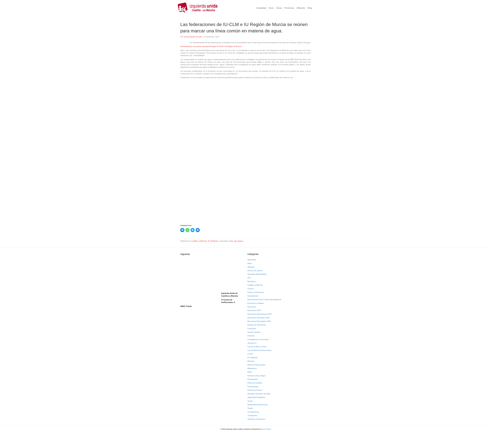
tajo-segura (238, 241)
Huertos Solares (253, 332)
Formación (251, 329)
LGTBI (250, 354)
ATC (249, 278)
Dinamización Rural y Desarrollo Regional (264, 299)
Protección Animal (254, 390)
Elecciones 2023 (254, 310)
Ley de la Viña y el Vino (256, 347)
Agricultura (251, 260)
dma (231, 241)
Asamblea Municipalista (256, 274)
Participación (252, 379)
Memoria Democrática (256, 365)
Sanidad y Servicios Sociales (259, 394)
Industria (250, 336)
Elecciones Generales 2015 (258, 318)
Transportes (252, 415)
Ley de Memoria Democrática (259, 350)
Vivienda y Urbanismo (256, 419)
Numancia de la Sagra (256, 376)
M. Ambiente (213, 241)
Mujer (249, 372)
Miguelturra (252, 368)
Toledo (250, 408)
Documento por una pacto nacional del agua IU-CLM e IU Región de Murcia (211, 46)
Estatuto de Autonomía (256, 325)
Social (249, 401)
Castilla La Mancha (199, 241)
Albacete (250, 267)
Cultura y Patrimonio (255, 292)
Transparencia (253, 412)
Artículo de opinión (255, 271)
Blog (310, 8)
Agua (249, 263)
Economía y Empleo (255, 303)
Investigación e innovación (258, 339)
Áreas (279, 8)
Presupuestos (253, 387)
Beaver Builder (266, 429)
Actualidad (261, 8)
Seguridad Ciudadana (256, 397)
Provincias (289, 8)
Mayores (250, 361)
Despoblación (252, 296)
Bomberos (251, 281)
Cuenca (250, 289)
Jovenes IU (251, 343)
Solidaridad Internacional (257, 405)
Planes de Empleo (254, 383)
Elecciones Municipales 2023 (259, 321)
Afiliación (301, 8)
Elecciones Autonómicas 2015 (259, 314)
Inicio (271, 8)
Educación (251, 307)
